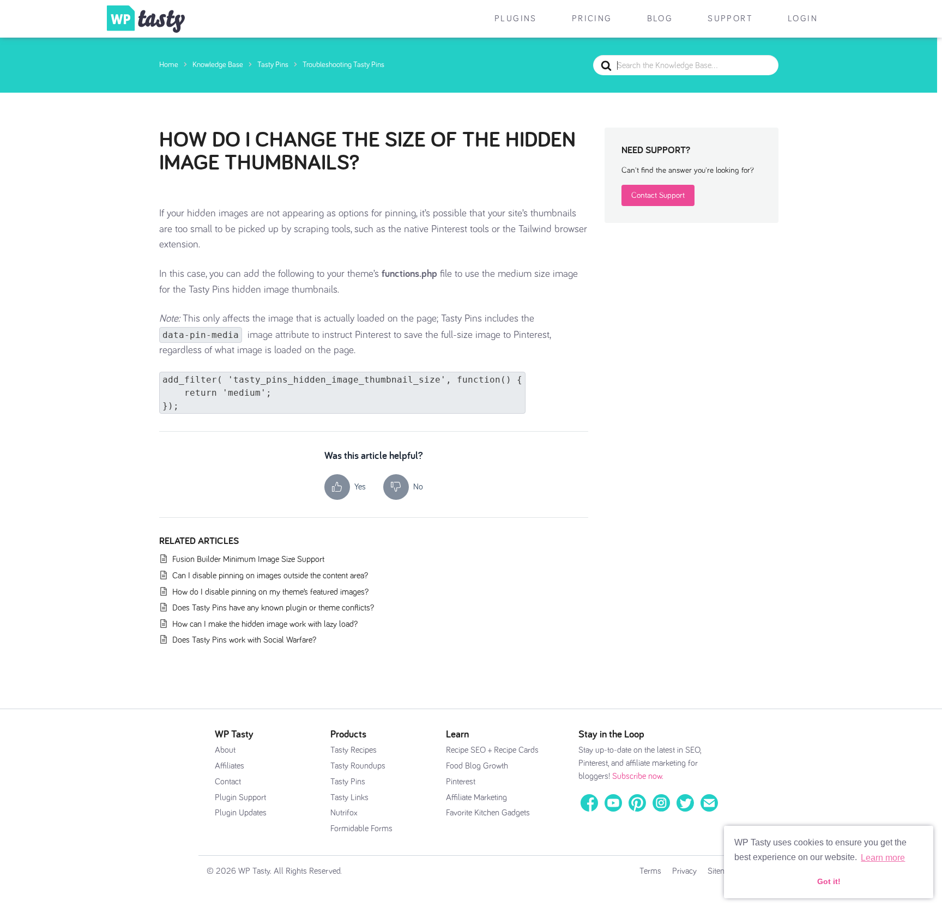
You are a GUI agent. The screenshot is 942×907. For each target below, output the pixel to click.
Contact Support (658, 195)
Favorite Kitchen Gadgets (488, 812)
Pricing (592, 18)
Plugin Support (240, 797)
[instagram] (661, 802)
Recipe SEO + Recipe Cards (492, 750)
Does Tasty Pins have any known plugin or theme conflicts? (273, 607)
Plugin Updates (241, 812)
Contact (228, 781)
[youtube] (613, 802)
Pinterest (460, 781)
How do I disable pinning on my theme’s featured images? (270, 592)
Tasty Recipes (353, 750)
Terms (650, 871)
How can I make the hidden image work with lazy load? (265, 624)
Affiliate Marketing (476, 797)
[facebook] (589, 802)
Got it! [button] (829, 881)
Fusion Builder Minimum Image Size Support (248, 559)
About (225, 750)
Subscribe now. (637, 776)
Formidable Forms (361, 828)
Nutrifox (344, 812)
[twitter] (685, 802)
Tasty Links (349, 797)
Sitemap (721, 871)
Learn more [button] (883, 857)
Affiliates (229, 765)
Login (803, 18)
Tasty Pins (347, 781)
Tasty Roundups (357, 765)
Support (730, 18)
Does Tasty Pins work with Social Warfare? (244, 640)
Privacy (684, 871)
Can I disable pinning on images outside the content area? (270, 575)
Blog (660, 18)
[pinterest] (637, 802)
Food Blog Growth (477, 765)
